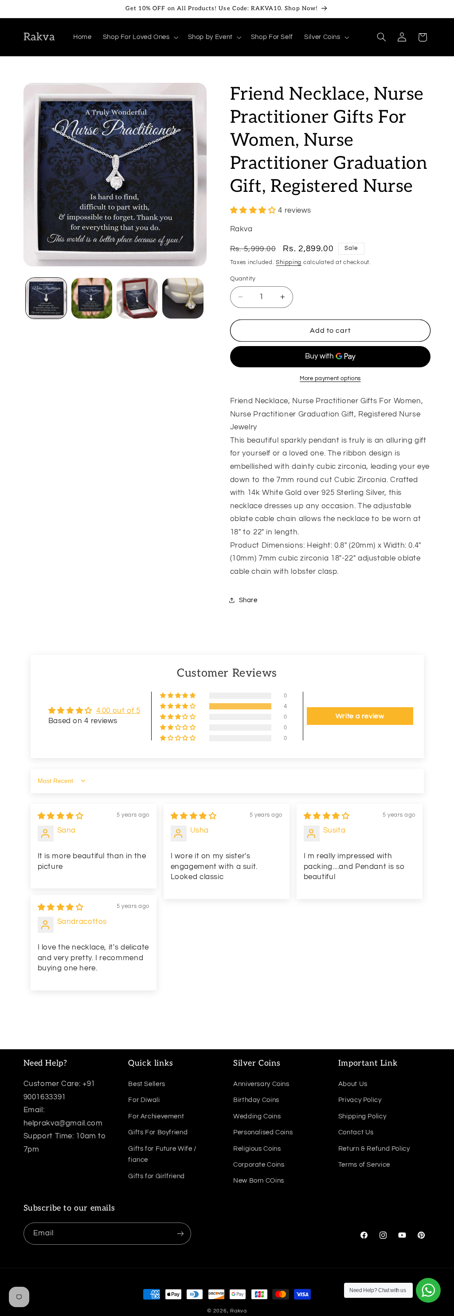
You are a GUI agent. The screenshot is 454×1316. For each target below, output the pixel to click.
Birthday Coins (256, 1100)
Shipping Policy (362, 1116)
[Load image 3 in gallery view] (137, 298)
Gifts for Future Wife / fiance (162, 1154)
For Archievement (156, 1116)
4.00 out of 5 (118, 711)
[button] (139, 37)
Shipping (288, 262)
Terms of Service (364, 1164)
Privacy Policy (360, 1100)
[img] (61, 816)
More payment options (330, 379)
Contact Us (356, 1132)
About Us (353, 1084)
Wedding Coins (257, 1116)
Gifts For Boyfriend (158, 1132)
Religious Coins (257, 1148)
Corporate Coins (258, 1164)
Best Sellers (146, 1084)
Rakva (238, 1310)
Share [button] (248, 600)
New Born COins (258, 1180)
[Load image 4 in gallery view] (182, 298)
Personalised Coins (263, 1132)
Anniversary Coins (261, 1084)
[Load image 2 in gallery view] (91, 298)
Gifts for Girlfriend (156, 1176)
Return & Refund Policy (374, 1148)
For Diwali (144, 1100)
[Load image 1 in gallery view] (46, 298)
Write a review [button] (360, 716)
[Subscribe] (180, 1233)
